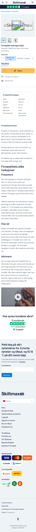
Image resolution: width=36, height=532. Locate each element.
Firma (3, 512)
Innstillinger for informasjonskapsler (13, 509)
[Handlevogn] (32, 2)
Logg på (5, 417)
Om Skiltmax (7, 439)
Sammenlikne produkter (11, 414)
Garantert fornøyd (9, 446)
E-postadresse (6, 365)
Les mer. (22, 362)
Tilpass (19, 71)
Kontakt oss (6, 436)
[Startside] (18, 393)
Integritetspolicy (7, 503)
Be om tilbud (7, 423)
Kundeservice (7, 427)
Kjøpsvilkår (5, 506)
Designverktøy (7, 411)
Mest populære (5, 11)
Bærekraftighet (8, 442)
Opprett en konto (8, 420)
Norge (8, 401)
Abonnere (6, 375)
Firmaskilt (15, 11)
